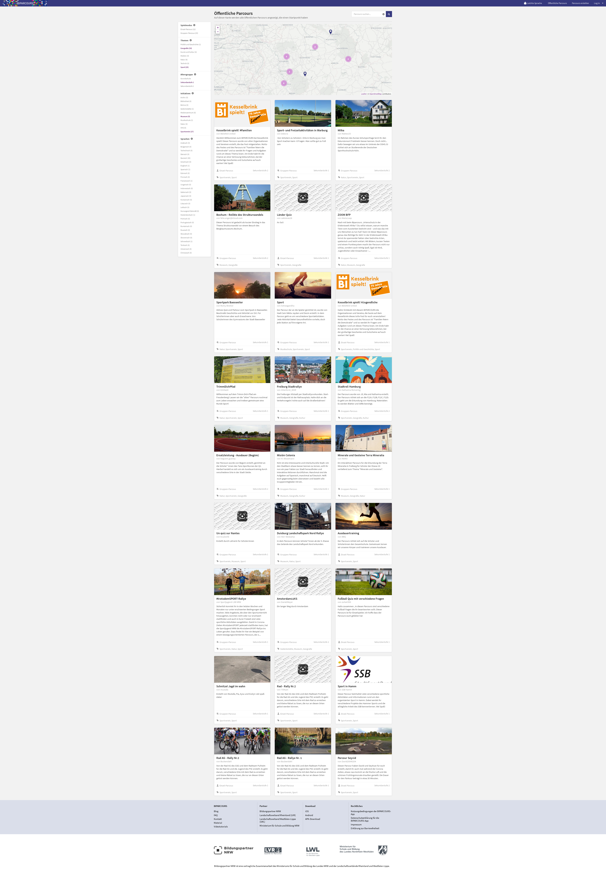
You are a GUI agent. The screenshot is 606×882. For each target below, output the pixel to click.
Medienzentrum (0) (188, 112)
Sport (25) (185, 67)
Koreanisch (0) (186, 200)
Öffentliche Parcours (557, 3)
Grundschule (186, 78)
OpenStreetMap (375, 93)
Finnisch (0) (185, 177)
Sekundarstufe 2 (187, 86)
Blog (216, 811)
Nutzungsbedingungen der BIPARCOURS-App (371, 813)
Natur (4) (184, 124)
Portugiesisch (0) (187, 222)
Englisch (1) (185, 165)
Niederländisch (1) (188, 215)
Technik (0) (185, 63)
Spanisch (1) (185, 169)
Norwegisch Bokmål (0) (190, 211)
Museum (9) (185, 116)
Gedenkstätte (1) (187, 109)
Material (218, 822)
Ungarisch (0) (186, 184)
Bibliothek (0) (186, 101)
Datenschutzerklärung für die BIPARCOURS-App (365, 819)
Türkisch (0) (185, 245)
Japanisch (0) (186, 196)
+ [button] (218, 27)
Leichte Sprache (534, 3)
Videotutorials (221, 826)
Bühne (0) (184, 105)
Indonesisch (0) (187, 188)
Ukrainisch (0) (186, 249)
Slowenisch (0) (186, 237)
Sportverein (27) (187, 131)
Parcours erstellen (580, 3)
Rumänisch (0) (186, 226)
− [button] (218, 31)
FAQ (216, 815)
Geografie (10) (186, 48)
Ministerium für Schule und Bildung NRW (279, 825)
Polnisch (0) (185, 218)
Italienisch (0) (186, 192)
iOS (307, 811)
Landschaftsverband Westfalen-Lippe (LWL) (278, 820)
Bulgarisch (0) (186, 147)
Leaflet (363, 93)
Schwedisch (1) (187, 241)
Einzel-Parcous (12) (188, 29)
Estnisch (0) (185, 173)
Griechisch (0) (186, 162)
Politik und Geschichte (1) (191, 44)
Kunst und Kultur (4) (189, 52)
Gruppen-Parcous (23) (189, 33)
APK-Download (312, 818)
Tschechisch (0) (187, 150)
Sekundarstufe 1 (187, 82)
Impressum (356, 824)
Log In (597, 3)
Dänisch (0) (185, 154)
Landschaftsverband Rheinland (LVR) (278, 815)
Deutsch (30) (185, 158)
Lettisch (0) (185, 207)
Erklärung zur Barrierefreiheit (365, 828)
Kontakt (218, 818)
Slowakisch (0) (186, 234)
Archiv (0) (184, 97)
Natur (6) (184, 59)
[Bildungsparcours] (25, 3)
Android (309, 815)
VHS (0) (183, 128)
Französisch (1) (187, 181)
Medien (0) (185, 56)
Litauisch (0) (185, 203)
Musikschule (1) (187, 120)
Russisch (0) (185, 230)
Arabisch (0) (185, 143)
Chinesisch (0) (186, 253)
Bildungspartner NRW (270, 811)
